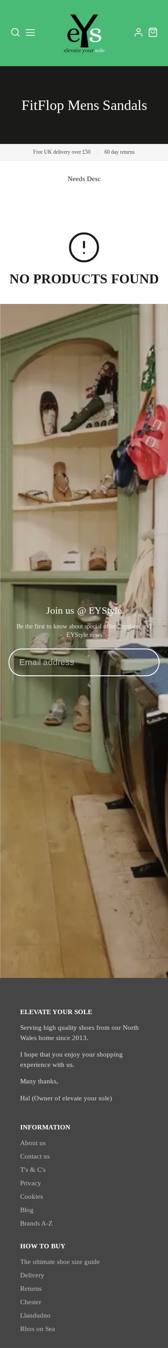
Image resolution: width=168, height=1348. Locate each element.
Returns (31, 1288)
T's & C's (33, 1169)
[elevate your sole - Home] (84, 32)
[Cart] (153, 32)
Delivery (32, 1275)
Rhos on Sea (37, 1328)
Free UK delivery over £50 (61, 152)
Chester (30, 1302)
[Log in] (139, 32)
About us (33, 1142)
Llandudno (35, 1315)
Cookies (31, 1196)
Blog (27, 1209)
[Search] (15, 32)
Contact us (35, 1156)
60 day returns (119, 152)
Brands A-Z (36, 1223)
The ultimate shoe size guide (60, 1261)
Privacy (30, 1183)
